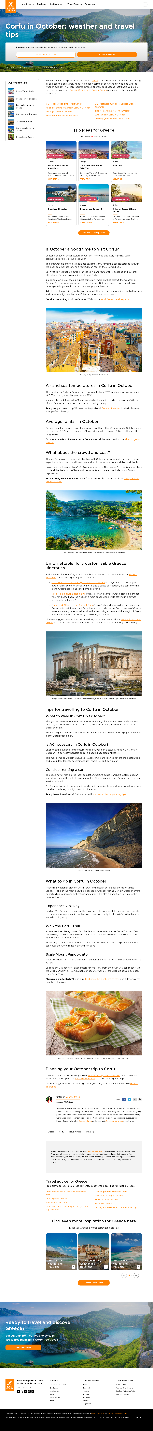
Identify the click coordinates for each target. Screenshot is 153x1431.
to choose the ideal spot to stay (102, 979)
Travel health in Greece (106, 1200)
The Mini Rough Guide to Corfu (104, 1075)
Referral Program (122, 1394)
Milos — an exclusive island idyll (68, 594)
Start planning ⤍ (23, 1347)
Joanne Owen (73, 1097)
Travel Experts (74, 4)
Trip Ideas (41, 4)
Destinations (56, 4)
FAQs (52, 1394)
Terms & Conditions (97, 1413)
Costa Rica (87, 1397)
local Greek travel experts (115, 299)
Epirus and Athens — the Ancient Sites (72, 605)
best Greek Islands (85, 1079)
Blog (52, 1400)
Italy (84, 1385)
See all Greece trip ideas (94, 233)
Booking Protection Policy (126, 1391)
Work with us (55, 1397)
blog (26, 67)
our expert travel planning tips (109, 794)
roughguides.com (13, 67)
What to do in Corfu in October (110, 115)
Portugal (86, 1388)
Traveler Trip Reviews (124, 1388)
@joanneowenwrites (114, 1121)
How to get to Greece (56, 1199)
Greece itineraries (111, 408)
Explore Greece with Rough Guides (88, 90)
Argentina (87, 1404)
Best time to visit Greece (57, 1203)
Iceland (86, 1394)
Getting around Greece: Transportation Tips (116, 1208)
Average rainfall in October (59, 112)
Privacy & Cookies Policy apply (117, 1413)
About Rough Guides (58, 1385)
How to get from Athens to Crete (111, 1192)
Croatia (86, 1391)
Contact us (54, 1391)
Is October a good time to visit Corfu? (64, 104)
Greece (51, 1132)
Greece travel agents (95, 1151)
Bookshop (90, 4)
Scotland (86, 1400)
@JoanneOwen (85, 1121)
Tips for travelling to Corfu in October (113, 111)
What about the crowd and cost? (62, 116)
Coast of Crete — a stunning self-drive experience (78, 583)
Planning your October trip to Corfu (112, 119)
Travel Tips (90, 1132)
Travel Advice (75, 1132)
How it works (27, 4)
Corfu (95, 81)
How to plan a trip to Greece (109, 1196)
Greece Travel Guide (94, 1283)
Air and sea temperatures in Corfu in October (68, 108)
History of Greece (103, 1204)
